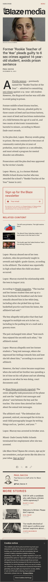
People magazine (23, 289)
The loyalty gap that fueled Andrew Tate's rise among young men (31, 243)
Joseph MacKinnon (30, 531)
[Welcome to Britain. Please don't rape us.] (12, 514)
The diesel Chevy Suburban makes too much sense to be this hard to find (29, 234)
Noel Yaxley (27, 515)
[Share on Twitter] (22, 467)
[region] (24, 561)
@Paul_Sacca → (20, 484)
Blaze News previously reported (20, 389)
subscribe (7, 4)
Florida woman (19, 81)
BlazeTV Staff (28, 503)
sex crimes (8, 92)
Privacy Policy (27, 206)
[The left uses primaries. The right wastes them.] (9, 227)
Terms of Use (37, 206)
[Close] (44, 543)
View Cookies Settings (23, 578)
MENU (43, 4)
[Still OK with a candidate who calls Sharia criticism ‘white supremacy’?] (12, 499)
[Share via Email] (26, 467)
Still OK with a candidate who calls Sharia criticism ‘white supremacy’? (33, 498)
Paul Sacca (8, 69)
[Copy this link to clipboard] (31, 467)
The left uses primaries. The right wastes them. (30, 225)
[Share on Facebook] (17, 467)
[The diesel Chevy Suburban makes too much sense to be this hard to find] (9, 235)
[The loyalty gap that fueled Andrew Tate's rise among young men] (9, 244)
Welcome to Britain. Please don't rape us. (34, 511)
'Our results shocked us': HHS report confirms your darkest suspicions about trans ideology (33, 526)
